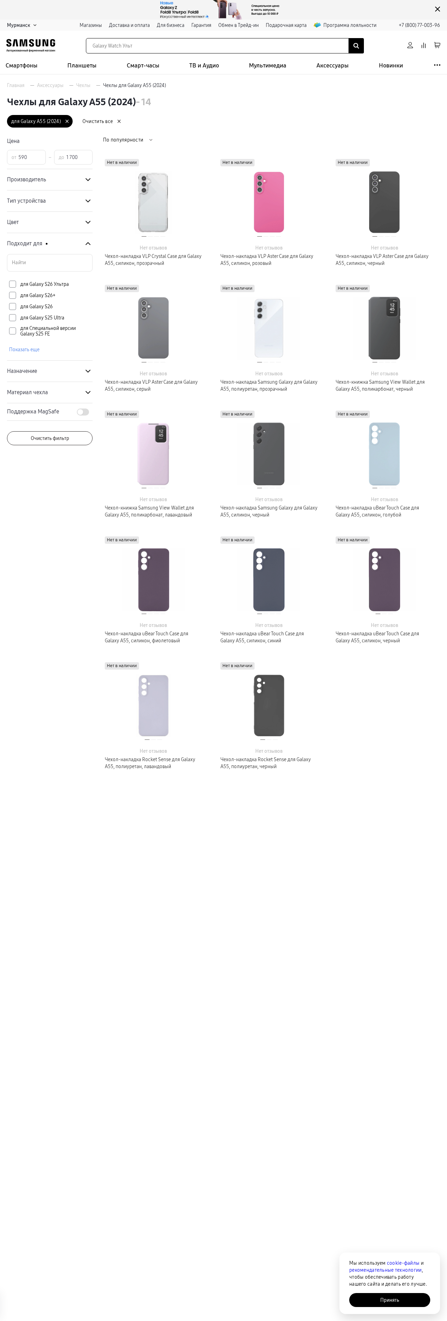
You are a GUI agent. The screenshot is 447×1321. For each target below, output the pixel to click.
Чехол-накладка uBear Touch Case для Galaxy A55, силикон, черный (377, 637)
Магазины (91, 25)
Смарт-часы (143, 65)
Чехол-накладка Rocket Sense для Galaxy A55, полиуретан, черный (265, 763)
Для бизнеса (170, 25)
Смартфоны (21, 65)
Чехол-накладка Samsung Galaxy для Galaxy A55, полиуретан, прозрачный (268, 385)
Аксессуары (332, 65)
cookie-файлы (403, 1263)
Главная (15, 85)
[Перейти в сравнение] (423, 45)
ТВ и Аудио (204, 65)
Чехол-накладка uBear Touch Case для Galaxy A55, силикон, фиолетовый (146, 637)
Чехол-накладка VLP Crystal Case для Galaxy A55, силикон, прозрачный (153, 259)
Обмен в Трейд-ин (238, 25)
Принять (389, 1300)
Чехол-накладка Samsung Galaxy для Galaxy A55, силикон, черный (268, 511)
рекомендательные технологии (385, 1270)
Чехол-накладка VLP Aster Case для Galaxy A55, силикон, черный (382, 259)
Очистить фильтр (50, 438)
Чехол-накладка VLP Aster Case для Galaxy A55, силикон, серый (151, 385)
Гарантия (201, 25)
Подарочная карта (286, 25)
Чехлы (83, 85)
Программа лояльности (349, 25)
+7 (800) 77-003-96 (419, 25)
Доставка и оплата (129, 25)
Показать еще (24, 349)
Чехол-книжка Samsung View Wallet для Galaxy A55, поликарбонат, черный (380, 385)
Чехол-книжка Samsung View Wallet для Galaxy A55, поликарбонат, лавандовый (149, 511)
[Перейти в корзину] (437, 45)
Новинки (391, 65)
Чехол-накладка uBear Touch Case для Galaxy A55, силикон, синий (262, 637)
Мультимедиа (267, 65)
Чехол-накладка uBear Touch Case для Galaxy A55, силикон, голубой (377, 511)
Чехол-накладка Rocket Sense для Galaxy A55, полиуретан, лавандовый (150, 763)
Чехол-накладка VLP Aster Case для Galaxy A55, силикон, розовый (266, 259)
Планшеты (81, 65)
